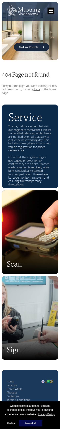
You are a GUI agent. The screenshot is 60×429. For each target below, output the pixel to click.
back (37, 89)
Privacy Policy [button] (46, 414)
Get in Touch (28, 46)
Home (10, 381)
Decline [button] (11, 423)
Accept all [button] (30, 423)
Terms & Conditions (18, 400)
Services (11, 385)
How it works (14, 389)
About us (12, 392)
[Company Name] (23, 13)
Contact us (13, 396)
